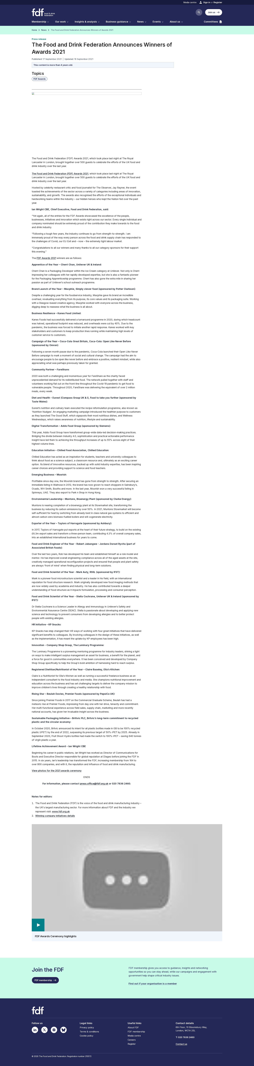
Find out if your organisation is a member (153, 983)
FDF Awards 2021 (46, 258)
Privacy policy (87, 1027)
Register (218, 2)
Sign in (206, 2)
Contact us (181, 1044)
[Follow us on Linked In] (35, 1030)
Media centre (189, 2)
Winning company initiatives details (55, 815)
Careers (132, 1039)
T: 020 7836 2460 (185, 1037)
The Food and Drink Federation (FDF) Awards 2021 (60, 173)
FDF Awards (39, 79)
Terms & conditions (89, 1031)
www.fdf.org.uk (61, 811)
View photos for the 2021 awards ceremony (56, 770)
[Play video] (127, 877)
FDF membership (136, 1031)
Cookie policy (86, 1035)
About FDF (133, 1027)
